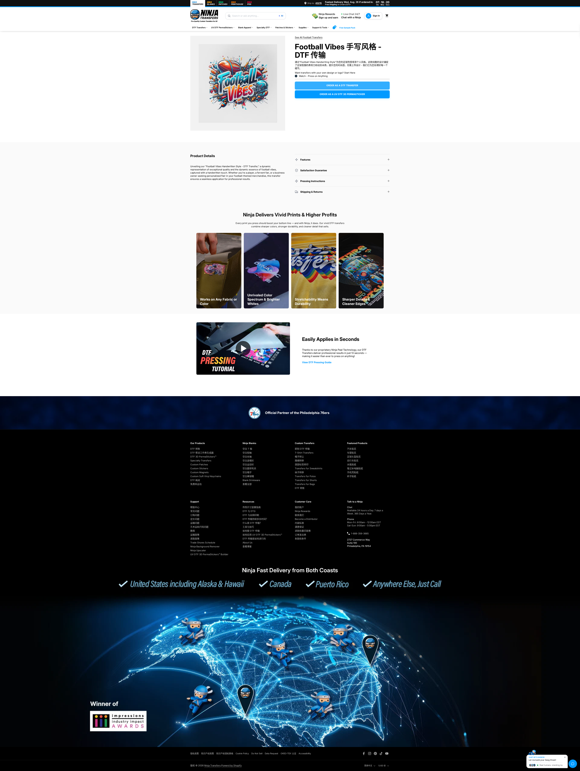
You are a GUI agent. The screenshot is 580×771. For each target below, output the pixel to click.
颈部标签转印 (301, 464)
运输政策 (194, 534)
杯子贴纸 (351, 476)
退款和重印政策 (303, 530)
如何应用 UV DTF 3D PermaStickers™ (262, 534)
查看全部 (247, 484)
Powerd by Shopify (231, 765)
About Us (247, 542)
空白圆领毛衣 (249, 468)
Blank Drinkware (251, 480)
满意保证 (299, 526)
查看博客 (247, 546)
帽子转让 (299, 456)
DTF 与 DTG (249, 511)
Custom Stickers (199, 468)
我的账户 (299, 507)
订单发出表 (300, 534)
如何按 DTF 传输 (251, 530)
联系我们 (299, 515)
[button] (387, 16)
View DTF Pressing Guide (316, 362)
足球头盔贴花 (354, 456)
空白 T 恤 (247, 448)
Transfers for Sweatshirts (308, 468)
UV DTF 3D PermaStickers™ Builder (209, 554)
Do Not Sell (256, 753)
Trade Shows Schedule (202, 542)
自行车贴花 (352, 460)
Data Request (271, 753)
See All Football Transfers (308, 37)
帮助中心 (194, 507)
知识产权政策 (207, 753)
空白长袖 (247, 456)
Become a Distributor (306, 519)
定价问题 (194, 519)
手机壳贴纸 (352, 472)
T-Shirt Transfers (304, 452)
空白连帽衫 (248, 460)
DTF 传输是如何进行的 (254, 538)
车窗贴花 (351, 452)
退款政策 (194, 538)
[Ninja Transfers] (204, 15)
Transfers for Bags (305, 484)
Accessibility (305, 753)
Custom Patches (199, 464)
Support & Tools (320, 27)
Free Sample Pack (347, 28)
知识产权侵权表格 (224, 753)
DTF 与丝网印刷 (251, 515)
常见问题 (194, 511)
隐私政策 (194, 753)
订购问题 (194, 515)
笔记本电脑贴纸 (355, 468)
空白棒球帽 (248, 476)
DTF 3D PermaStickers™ (203, 456)
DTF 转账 (195, 448)
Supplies (304, 27)
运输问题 (194, 523)
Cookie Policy (242, 753)
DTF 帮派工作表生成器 (202, 452)
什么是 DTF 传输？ (252, 523)
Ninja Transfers (212, 765)
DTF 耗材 (195, 480)
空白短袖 (247, 452)
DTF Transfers (200, 27)
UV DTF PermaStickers (223, 27)
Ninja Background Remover (205, 546)
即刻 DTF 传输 (302, 448)
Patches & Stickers (285, 27)
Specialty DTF (264, 27)
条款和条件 (300, 538)
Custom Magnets (199, 472)
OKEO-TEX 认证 (288, 753)
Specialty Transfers (200, 460)
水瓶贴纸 (351, 464)
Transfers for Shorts (306, 480)
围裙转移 (299, 460)
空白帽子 (247, 472)
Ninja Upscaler (198, 550)
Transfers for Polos (305, 476)
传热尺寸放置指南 (252, 507)
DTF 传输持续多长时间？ (255, 519)
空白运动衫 (248, 464)
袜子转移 (299, 472)
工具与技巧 (248, 526)
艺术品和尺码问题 (199, 526)
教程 (192, 530)
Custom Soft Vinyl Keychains (205, 476)
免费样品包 (196, 484)
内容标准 (299, 523)
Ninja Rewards (302, 511)
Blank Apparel (245, 27)
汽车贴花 (351, 448)
